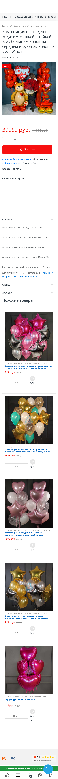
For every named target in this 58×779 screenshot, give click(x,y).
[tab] (29, 220)
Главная (6, 16)
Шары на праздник (46, 16)
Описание (7, 219)
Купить (32, 384)
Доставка (7, 292)
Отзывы (6, 284)
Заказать (30, 149)
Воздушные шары (24, 16)
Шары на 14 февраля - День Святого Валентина (24, 26)
